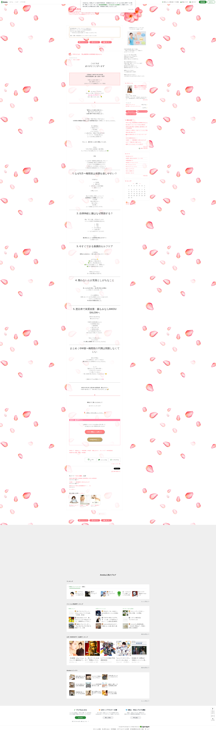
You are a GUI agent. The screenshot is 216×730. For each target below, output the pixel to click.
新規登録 (203, 2)
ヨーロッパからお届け (128, 608)
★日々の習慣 (76, 59)
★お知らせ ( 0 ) (129, 156)
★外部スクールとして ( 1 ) (132, 162)
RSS (128, 202)
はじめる (80, 717)
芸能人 (83, 586)
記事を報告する (116, 471)
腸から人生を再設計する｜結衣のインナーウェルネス (140, 86)
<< (133, 183)
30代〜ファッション (101, 608)
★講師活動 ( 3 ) (129, 160)
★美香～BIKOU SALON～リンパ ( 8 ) (134, 158)
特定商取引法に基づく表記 (138, 729)
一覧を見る (145, 147)
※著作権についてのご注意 (131, 203)
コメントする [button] (103, 460)
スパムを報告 (98, 729)
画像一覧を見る (144, 148)
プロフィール (137, 88)
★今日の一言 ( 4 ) (130, 173)
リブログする (115, 459)
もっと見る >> (72, 489)
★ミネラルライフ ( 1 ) (131, 164)
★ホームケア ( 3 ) (130, 168)
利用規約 (114, 729)
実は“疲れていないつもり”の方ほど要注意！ (136, 124)
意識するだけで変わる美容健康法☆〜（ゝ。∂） (80, 485)
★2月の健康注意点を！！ (132, 138)
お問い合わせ (106, 729)
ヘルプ (147, 729)
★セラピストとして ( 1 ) (131, 166)
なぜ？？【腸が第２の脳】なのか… (134, 142)
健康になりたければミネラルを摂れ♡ (134, 144)
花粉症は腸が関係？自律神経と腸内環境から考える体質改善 (83, 478)
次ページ (102, 46)
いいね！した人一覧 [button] (115, 463)
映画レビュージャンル (74, 586)
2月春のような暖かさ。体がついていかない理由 (137, 130)
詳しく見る (108, 717)
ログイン (211, 2)
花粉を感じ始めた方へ (131, 132)
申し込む (135, 717)
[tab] (74, 586)
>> (140, 183)
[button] (213, 719)
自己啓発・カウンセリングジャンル (133, 106)
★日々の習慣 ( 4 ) (130, 171)
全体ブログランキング (130, 104)
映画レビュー (72, 608)
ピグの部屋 (143, 88)
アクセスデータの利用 (124, 729)
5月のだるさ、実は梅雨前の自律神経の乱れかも (87, 54)
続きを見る (145, 99)
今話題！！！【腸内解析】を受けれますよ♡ (79, 482)
